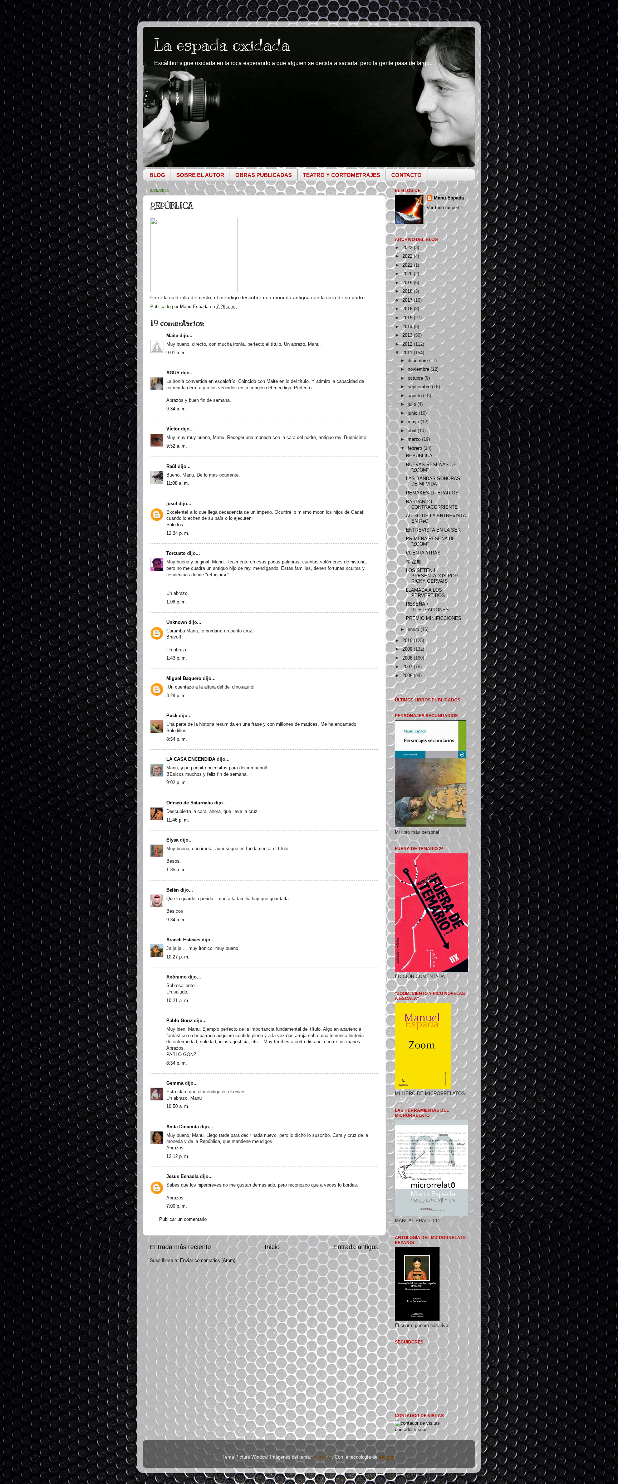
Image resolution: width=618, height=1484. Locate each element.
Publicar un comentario (183, 1219)
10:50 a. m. (178, 1106)
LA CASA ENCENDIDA (190, 759)
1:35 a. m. (176, 869)
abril (413, 430)
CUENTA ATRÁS (423, 553)
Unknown (176, 622)
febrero (415, 448)
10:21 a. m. (178, 1000)
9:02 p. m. (176, 782)
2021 (408, 265)
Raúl (171, 466)
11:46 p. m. (177, 820)
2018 (408, 291)
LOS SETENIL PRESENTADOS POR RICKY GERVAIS (432, 576)
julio (412, 404)
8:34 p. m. (176, 1063)
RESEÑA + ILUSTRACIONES (427, 607)
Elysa (172, 840)
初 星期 (413, 561)
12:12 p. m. (178, 1156)
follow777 (322, 1457)
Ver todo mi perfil (444, 207)
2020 (408, 273)
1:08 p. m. (176, 602)
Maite (172, 335)
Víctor (173, 429)
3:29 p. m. (176, 695)
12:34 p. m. (178, 533)
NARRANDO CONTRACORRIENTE (432, 504)
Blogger (386, 1457)
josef (171, 503)
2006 (408, 675)
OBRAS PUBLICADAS (263, 175)
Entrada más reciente (180, 1247)
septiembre (420, 386)
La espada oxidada (221, 45)
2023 (408, 247)
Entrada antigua (356, 1247)
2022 (408, 256)
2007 (408, 666)
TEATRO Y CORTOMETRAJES (341, 175)
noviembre (419, 369)
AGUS (173, 372)
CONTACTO (406, 175)
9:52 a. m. (176, 446)
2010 (408, 640)
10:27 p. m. (178, 957)
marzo (415, 439)
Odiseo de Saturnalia (189, 802)
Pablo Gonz (179, 1020)
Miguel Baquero (183, 678)
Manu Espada (449, 198)
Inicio (272, 1247)
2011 (408, 352)
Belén (172, 890)
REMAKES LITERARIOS (432, 493)
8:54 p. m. (176, 739)
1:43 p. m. (176, 658)
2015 (408, 317)
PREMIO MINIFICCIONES (433, 618)
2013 (408, 335)
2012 (408, 344)
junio (413, 413)
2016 (408, 308)
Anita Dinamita (182, 1126)
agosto (415, 395)
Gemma (174, 1083)
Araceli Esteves (183, 939)
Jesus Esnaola (182, 1176)
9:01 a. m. (176, 352)
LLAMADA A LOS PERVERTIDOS (425, 593)
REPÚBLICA (419, 455)
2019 (408, 282)
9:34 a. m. (176, 408)
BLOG (157, 175)
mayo (414, 421)
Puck (171, 715)
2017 (408, 300)
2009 (408, 649)
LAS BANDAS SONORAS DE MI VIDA (433, 481)
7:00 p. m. (176, 1206)
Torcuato (176, 553)
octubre (416, 378)
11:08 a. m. (177, 483)
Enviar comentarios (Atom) (207, 1260)
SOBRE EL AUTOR (200, 175)
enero (414, 629)
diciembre (418, 360)
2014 (408, 326)
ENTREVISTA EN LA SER (433, 530)
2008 (408, 658)
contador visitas (411, 1429)
